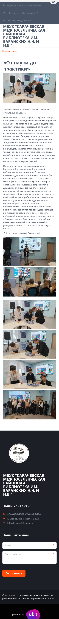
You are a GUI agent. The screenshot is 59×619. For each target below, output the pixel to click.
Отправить (14, 573)
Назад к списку (10, 50)
